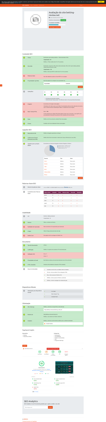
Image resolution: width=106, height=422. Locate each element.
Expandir (80, 86)
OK (101, 1)
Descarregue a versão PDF (55, 27)
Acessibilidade (58, 336)
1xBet (45, 166)
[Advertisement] (53, 38)
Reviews (45, 163)
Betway (45, 174)
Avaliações (35, 5)
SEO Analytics (25, 5)
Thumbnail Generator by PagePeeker (29, 421)
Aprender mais (18, 2)
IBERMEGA (26, 419)
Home (45, 161)
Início (31, 5)
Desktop (25, 335)
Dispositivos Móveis (27, 336)
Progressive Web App (59, 340)
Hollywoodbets (47, 172)
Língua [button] (81, 5)
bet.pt (45, 169)
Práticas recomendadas (59, 337)
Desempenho (57, 335)
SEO (56, 339)
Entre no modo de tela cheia (53, 348)
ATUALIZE (63, 20)
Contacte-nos (41, 5)
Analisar (24, 345)
